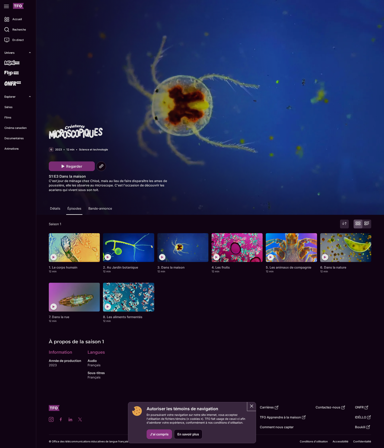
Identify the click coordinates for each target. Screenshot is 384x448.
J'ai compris (159, 434)
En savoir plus (188, 434)
